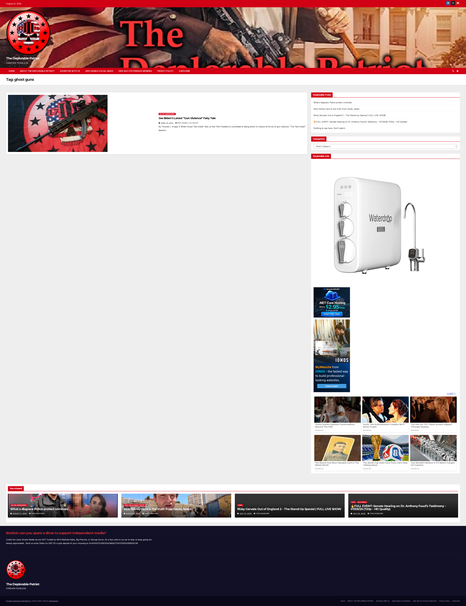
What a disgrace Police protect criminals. (333, 102)
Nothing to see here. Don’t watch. (329, 128)
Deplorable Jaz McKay (188, 123)
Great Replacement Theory (134, 505)
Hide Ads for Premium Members (135, 71)
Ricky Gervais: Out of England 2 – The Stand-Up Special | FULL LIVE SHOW (350, 115)
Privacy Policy (165, 71)
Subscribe (184, 71)
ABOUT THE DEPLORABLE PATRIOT (37, 71)
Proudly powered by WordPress (18, 601)
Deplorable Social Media (99, 71)
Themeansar (53, 601)
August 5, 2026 (20, 513)
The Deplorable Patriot (22, 58)
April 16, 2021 (167, 123)
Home (12, 71)
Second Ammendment (167, 114)
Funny (240, 505)
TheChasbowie (38, 513)
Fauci (353, 502)
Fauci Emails (362, 502)
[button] (453, 71)
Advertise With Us (70, 71)
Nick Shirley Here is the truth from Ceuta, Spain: (337, 109)
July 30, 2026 (359, 513)
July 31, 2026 (246, 513)
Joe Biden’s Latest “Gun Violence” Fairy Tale (187, 118)
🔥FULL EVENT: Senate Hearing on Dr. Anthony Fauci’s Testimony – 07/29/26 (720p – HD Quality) (360, 122)
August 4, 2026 (133, 513)
